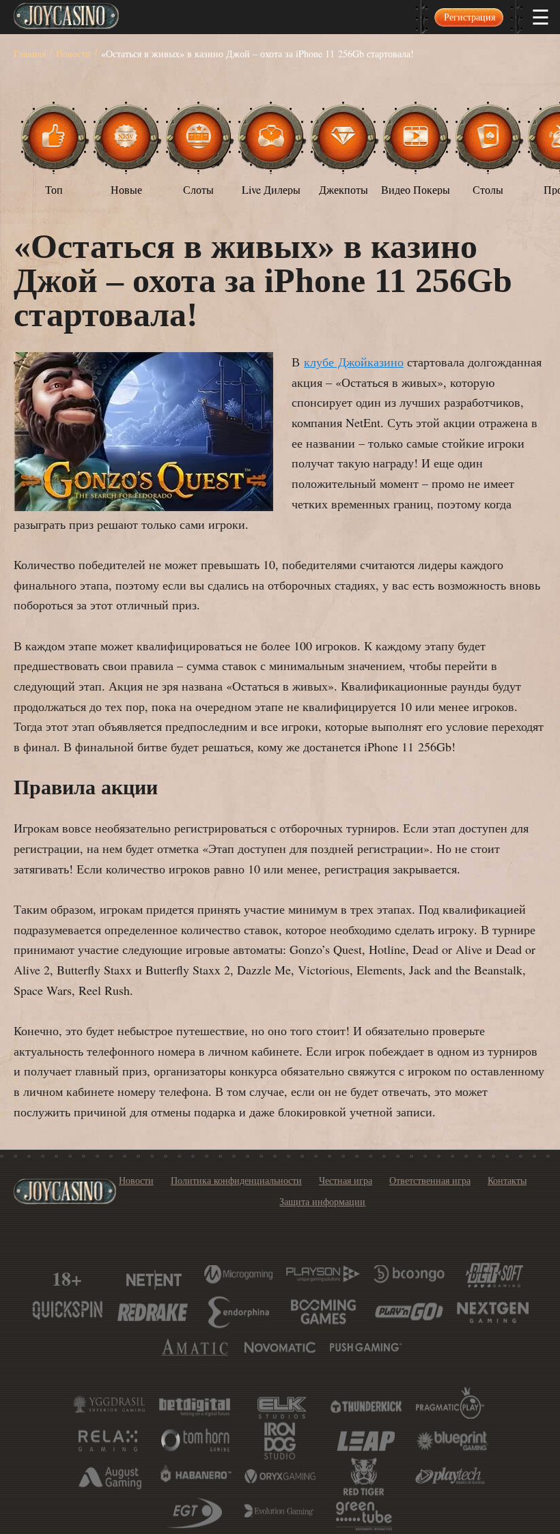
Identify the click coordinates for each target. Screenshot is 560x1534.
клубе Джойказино (354, 361)
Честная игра (345, 1180)
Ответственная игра (430, 1180)
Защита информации (322, 1201)
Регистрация (469, 16)
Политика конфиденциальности (236, 1180)
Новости (136, 1180)
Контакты (507, 1180)
